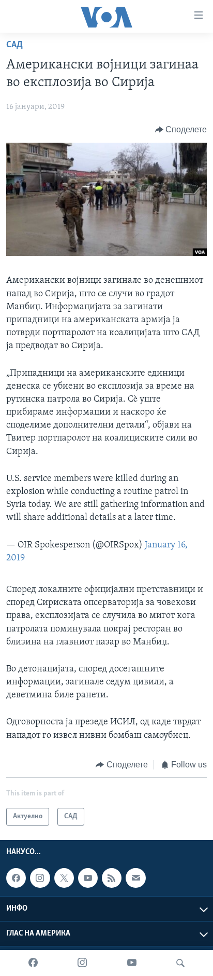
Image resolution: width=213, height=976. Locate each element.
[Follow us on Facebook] (16, 878)
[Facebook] (33, 963)
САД (14, 45)
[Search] (180, 963)
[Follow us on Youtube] (88, 878)
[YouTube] (132, 963)
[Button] (181, 129)
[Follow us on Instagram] (40, 878)
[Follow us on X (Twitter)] (64, 878)
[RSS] (111, 878)
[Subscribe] (135, 878)
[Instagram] (82, 963)
